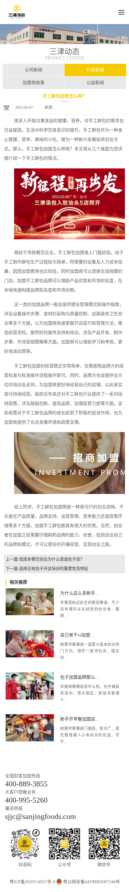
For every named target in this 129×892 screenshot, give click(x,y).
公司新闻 (33, 69)
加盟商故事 (33, 82)
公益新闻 (95, 82)
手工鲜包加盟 (39, 149)
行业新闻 (95, 69)
